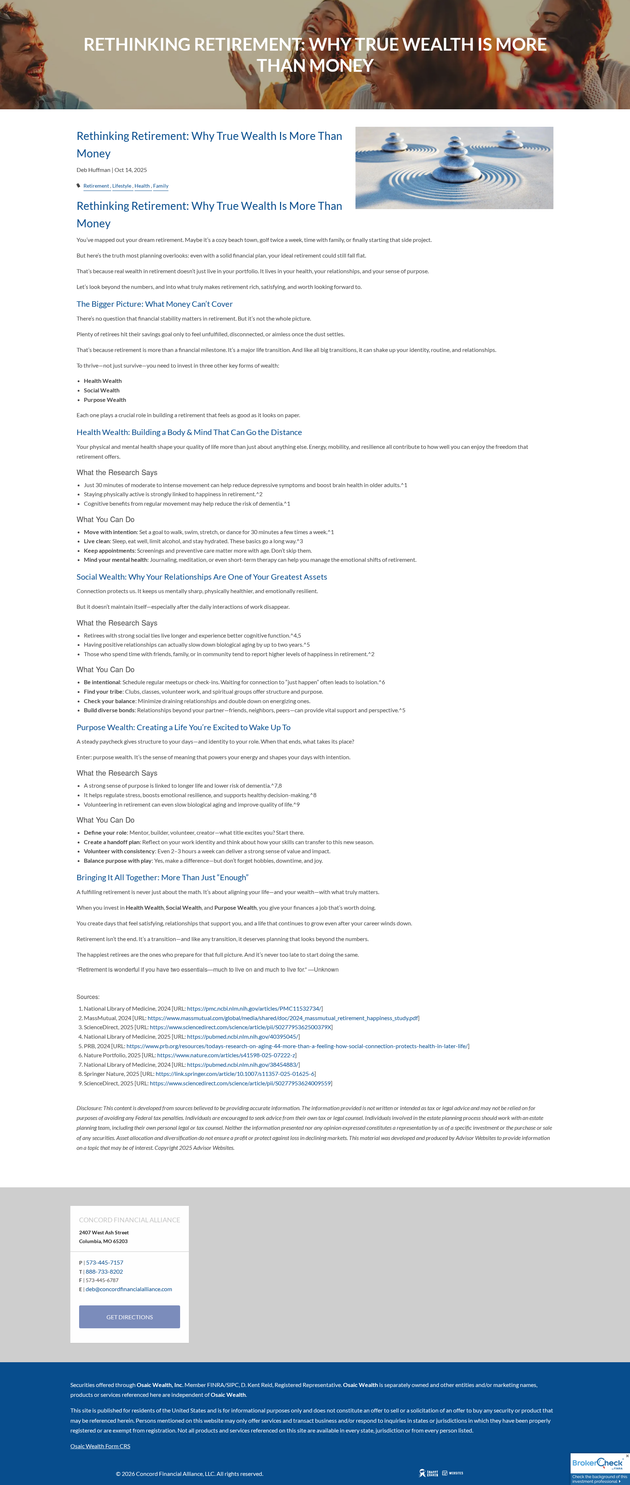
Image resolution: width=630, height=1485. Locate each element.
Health (142, 186)
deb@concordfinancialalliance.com (129, 1288)
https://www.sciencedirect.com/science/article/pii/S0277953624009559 (240, 1083)
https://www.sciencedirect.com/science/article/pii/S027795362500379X (240, 1026)
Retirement (96, 186)
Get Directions (129, 1316)
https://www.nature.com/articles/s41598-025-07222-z (226, 1054)
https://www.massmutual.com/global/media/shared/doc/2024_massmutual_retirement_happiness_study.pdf (283, 1017)
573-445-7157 (104, 1262)
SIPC (232, 1384)
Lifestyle (121, 186)
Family (160, 186)
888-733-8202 (104, 1271)
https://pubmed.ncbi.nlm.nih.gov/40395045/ (242, 1036)
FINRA (215, 1384)
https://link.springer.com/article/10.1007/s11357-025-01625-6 (235, 1073)
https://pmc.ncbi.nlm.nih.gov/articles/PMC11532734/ (254, 1008)
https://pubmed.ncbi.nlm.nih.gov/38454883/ (242, 1064)
